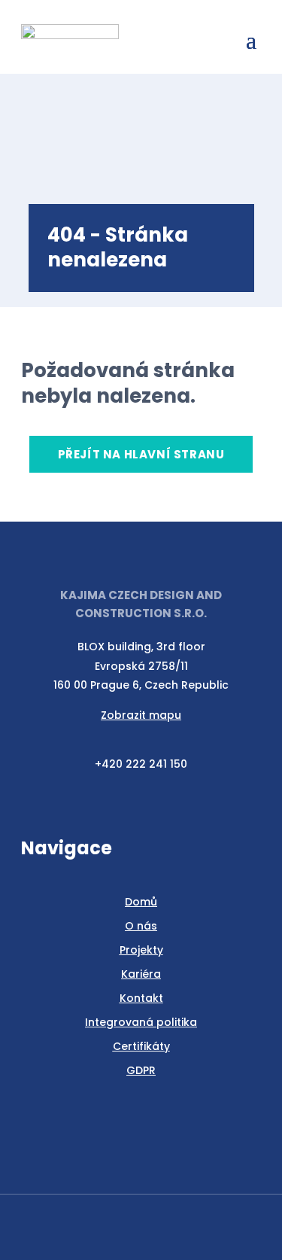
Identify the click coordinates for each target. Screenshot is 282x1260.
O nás (141, 925)
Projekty (141, 949)
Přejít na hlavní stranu (141, 454)
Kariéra (141, 974)
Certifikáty (141, 1046)
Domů (141, 901)
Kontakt (141, 998)
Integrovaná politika (141, 1022)
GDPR (141, 1070)
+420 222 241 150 (141, 764)
